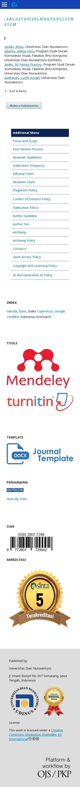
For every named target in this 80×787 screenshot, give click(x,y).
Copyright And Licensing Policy (35, 266)
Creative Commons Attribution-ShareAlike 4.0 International (36, 734)
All (14, 24)
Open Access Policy (27, 257)
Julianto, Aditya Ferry (19, 51)
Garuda (12, 311)
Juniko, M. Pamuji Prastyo (23, 64)
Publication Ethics (25, 208)
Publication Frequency (29, 165)
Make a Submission (24, 106)
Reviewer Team (24, 182)
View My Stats (17, 499)
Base (22, 311)
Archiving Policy (24, 240)
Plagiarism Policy (25, 190)
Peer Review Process (28, 149)
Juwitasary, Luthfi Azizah (22, 78)
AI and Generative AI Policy (32, 275)
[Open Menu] (4, 4)
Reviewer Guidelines (27, 157)
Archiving (19, 232)
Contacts (19, 249)
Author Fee (21, 224)
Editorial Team (23, 174)
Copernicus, (46, 311)
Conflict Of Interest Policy (31, 199)
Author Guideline (25, 216)
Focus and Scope (25, 141)
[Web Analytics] (15, 491)
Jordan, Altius (14, 47)
